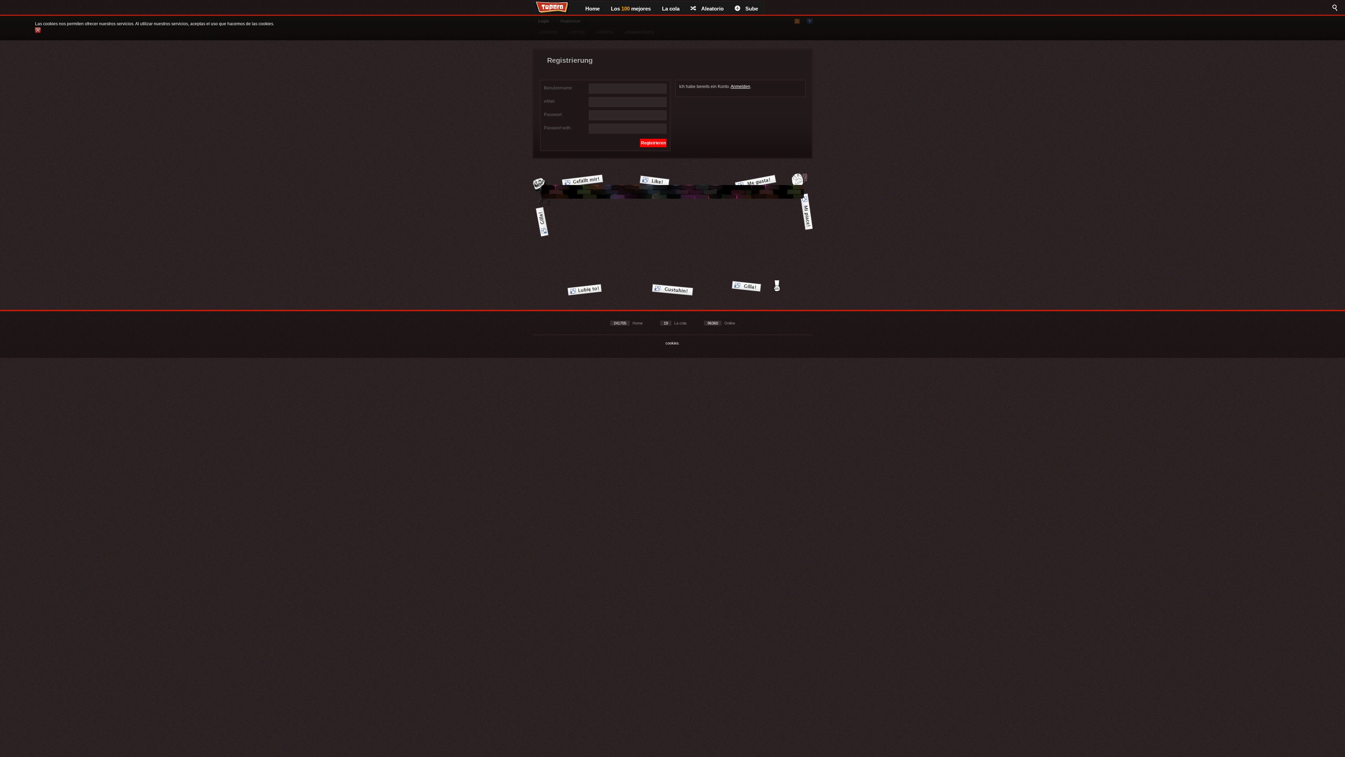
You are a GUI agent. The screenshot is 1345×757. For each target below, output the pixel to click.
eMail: (550, 101)
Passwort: (553, 114)
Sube (751, 9)
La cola (671, 9)
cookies (672, 343)
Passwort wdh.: (558, 127)
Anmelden (740, 86)
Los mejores (631, 9)
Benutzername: (558, 88)
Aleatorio (712, 9)
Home (592, 9)
